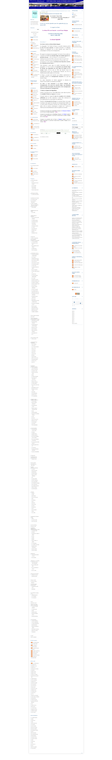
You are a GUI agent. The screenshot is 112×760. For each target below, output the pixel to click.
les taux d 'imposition (35, 480)
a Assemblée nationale (34, 717)
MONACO (33, 502)
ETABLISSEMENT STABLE (35, 319)
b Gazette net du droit (34, 699)
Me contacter (35, 33)
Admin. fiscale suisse (34, 723)
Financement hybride (35, 359)
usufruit (32, 635)
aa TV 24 (32, 693)
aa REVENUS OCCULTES (35, 198)
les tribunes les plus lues (77, 166)
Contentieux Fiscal (49, 7)
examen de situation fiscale (52, 131)
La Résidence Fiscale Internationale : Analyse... (77, 223)
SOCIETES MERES (34, 584)
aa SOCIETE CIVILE (34, 199)
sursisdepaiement (46, 131)
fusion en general (33, 462)
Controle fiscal (34, 273)
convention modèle (34, 519)
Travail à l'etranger (34, 550)
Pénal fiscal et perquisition (75, 250)
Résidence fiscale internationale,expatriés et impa (35, 529)
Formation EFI (33, 455)
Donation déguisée (34, 473)
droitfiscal (62, 130)
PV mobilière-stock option (35, 544)
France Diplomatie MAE (34, 734)
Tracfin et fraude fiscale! (35, 189)
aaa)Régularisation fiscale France (34, 211)
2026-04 (73, 315)
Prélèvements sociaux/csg (35, 629)
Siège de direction (34, 328)
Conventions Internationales (58, 7)
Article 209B (33, 350)
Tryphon (73, 217)
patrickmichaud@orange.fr (34, 21)
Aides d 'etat (33, 345)
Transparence (33, 631)
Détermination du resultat (35, 320)
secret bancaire (65, 129)
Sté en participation (34, 393)
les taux (33, 416)
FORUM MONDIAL (35, 616)
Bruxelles (33, 355)
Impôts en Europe (35, 652)
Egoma (73, 230)
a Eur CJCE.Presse (33, 685)
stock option (33, 423)
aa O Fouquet (34, 257)
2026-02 (73, 318)
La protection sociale (34, 737)
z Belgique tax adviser (34, 709)
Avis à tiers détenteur (35, 241)
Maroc (33, 501)
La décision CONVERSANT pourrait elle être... (77, 233)
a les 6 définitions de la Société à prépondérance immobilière (35, 76)
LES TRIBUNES (74, 120)
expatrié (33, 537)
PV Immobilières (34, 543)
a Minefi (32, 718)
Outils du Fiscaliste (33, 7)
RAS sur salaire (34, 570)
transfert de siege (34, 394)
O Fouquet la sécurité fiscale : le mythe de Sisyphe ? (77, 181)
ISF (33, 104)
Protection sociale (33, 526)
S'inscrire (74, 14)
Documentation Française (34, 730)
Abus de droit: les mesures (35, 262)
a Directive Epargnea (35, 620)
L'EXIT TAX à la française (77, 102)
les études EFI (76, 283)
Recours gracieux (34, 306)
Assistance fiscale (34, 609)
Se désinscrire (75, 15)
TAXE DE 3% (35, 113)
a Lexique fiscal (33, 692)
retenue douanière (58, 131)
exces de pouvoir (34, 285)
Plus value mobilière (34, 481)
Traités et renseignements (34, 605)
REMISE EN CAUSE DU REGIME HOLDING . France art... (77, 201)
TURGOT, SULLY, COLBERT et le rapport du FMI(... (77, 206)
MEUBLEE (33, 589)
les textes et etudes (76, 157)
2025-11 (73, 322)
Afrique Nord (33, 236)
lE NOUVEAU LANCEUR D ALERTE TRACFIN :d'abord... (76, 208)
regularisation (33, 527)
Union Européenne (33, 619)
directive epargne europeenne (35, 315)
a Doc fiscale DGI (33, 684)
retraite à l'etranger (34, 548)
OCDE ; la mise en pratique (78, 62)
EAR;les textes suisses (77, 55)
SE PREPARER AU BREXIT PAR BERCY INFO (77, 138)
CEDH (33, 610)
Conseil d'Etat (33, 724)
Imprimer (43, 133)
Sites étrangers (35, 653)
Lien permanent (64, 131)
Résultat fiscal (33, 553)
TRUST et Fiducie (34, 487)
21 (80, 303)
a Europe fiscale (33, 686)
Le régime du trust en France (78, 73)
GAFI (32, 703)
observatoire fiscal (34, 228)
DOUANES (32, 316)
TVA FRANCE (34, 597)
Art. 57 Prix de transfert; (35, 346)
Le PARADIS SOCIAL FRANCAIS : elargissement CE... (77, 218)
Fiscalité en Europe (76, 72)
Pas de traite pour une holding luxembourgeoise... (76, 225)
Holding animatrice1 (34, 434)
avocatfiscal (59, 130)
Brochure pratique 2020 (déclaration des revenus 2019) (35, 121)
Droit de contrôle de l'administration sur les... (76, 229)
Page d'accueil (54, 10)
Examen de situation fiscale (35, 283)
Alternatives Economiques (34, 695)
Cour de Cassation (33, 725)
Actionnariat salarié (34, 530)
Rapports (33, 231)
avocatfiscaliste (55, 130)
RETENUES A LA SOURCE (35, 560)
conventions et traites (77, 44)
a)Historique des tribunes (34, 193)
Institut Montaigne (33, 735)
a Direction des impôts (34, 682)
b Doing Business (33, 698)
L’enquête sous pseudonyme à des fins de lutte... (76, 227)
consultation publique (35, 220)
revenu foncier (34, 447)
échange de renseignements (49, 130)
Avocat (33, 181)
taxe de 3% (33, 362)
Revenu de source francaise (34, 573)
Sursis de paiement (34, 249)
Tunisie (33, 511)
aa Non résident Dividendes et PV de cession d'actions (35, 71)
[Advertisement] (77, 330)
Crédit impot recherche (35, 225)
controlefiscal (42, 131)
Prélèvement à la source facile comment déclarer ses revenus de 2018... (77, 148)
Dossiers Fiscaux (67, 7)
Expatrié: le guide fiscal (36, 650)
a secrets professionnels (34, 180)
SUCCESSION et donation (35, 592)
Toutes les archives (74, 323)
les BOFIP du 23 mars (77, 146)
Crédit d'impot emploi (35, 221)
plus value (33, 417)
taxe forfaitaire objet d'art (35, 485)
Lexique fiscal (33, 741)
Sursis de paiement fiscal (77, 252)
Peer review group (34, 521)
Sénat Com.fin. (33, 706)
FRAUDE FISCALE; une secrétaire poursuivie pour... (77, 238)
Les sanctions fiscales (35, 290)
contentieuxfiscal (66, 130)
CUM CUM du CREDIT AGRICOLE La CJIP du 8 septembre (77, 231)
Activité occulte (34, 265)
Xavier (73, 235)
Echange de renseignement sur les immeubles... (77, 220)
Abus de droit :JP (34, 261)
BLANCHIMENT (33, 239)
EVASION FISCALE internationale (34, 342)
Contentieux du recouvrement (35, 240)
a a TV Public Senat (35, 663)
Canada (33, 494)
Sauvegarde (33, 391)
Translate (79, 128)
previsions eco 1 (33, 744)
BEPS (33, 518)
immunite (32, 466)
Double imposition (34, 624)
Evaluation (33, 432)
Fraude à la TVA (34, 360)
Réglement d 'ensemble (35, 308)
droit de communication (34, 318)
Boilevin (73, 228)
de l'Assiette (33, 278)
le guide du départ (76, 104)
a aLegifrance (33, 670)
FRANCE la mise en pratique (78, 58)
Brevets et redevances (35, 369)
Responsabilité (34, 207)
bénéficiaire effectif (34, 576)
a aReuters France (33, 671)
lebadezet (73, 226)
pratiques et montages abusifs (76, 251)
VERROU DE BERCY (35, 311)
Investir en (32, 491)
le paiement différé (34, 478)
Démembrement (34, 471)
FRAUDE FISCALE (34, 457)
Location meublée (34, 383)
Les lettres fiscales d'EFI (35, 194)
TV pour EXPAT (33, 748)
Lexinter (32, 739)
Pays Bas (33, 505)
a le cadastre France (33, 691)
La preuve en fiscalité (35, 289)
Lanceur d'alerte (34, 185)
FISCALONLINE (33, 732)
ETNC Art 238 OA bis (35, 357)
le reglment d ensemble (77, 87)
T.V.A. (32, 593)
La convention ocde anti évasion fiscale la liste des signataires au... (77, 47)
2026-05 (73, 314)
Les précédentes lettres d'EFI (78, 24)
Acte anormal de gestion (35, 264)
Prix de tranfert (34, 557)
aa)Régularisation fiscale (35, 258)
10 (74, 302)
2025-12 (73, 320)
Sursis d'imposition (34, 484)
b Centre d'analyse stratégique (35, 696)
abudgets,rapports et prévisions (34, 216)
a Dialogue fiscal (33, 681)
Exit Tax (33, 536)
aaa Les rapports (34, 343)
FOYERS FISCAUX (34, 456)
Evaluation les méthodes (35, 282)
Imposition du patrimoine (34, 467)
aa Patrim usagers (35, 90)
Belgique (33, 493)
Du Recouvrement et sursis (35, 280)
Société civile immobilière (35, 451)
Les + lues (38, 7)
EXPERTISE (33, 365)
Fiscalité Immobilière (34, 428)
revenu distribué (34, 422)
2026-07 (73, 312)
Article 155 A (34, 349)
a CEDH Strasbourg (34, 678)
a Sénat (32, 721)
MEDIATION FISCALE (35, 292)
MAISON (73, 222)
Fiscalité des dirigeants (35, 376)
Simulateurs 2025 (76, 37)
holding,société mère (35, 381)
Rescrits (32, 745)
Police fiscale (33, 299)
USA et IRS (33, 512)
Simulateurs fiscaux (34, 232)
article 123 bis (34, 348)
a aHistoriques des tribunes (34, 668)
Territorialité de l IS (34, 332)
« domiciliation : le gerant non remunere (46, 10)
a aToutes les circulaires (34, 674)
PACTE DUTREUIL (34, 525)
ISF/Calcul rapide (35, 154)
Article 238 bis (34, 353)
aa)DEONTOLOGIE (34, 205)
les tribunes (34, 148)
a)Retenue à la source (35, 574)
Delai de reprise (34, 356)
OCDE (32, 517)
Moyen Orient (34, 504)
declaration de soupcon (35, 279)
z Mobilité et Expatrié (34, 710)
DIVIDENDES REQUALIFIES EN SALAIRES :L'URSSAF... (77, 195)
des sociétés (33, 212)
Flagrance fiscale (34, 458)
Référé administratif (34, 307)
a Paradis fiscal (33, 720)
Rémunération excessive (35, 387)
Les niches (33, 227)
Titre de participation (35, 424)
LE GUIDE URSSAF (77, 261)
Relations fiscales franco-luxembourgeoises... (75, 210)
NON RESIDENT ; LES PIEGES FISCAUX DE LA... (77, 236)
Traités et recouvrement (34, 604)
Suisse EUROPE (34, 509)
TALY (32, 601)
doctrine (75, 289)
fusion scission (34, 380)
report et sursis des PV (35, 419)
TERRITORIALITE (34, 594)
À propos (34, 35)
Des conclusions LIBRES (77, 276)
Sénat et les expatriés (34, 746)
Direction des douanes (34, 727)
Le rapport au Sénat (55, 27)
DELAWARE (34, 495)
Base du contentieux (34, 269)
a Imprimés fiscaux (33, 689)
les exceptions (76, 114)
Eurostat (32, 731)
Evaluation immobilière (36, 102)
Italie (32, 498)
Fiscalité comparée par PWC (78, 260)
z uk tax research (33, 712)
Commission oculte (34, 370)
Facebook (48, 133)
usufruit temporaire (34, 488)
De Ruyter (33, 532)
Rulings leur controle (35, 630)
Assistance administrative (35, 623)
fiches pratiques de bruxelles (78, 135)
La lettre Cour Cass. (33, 705)
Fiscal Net (43, 7)
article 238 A (33, 352)
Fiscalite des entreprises (34, 366)
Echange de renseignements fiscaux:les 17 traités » (63, 10)
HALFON (73, 220)
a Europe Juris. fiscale (34, 688)
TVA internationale (34, 395)
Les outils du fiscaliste (36, 126)
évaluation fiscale (34, 433)
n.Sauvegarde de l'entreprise (35, 516)
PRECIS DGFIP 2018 (36, 48)
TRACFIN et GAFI (33, 602)
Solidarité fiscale (34, 248)
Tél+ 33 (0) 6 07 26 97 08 (34, 24)
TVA (32, 334)
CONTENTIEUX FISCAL (35, 253)
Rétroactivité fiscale (34, 310)
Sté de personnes (33, 585)
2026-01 (73, 319)
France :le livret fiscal (35, 497)
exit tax (33, 410)
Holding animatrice (34, 412)
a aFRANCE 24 (33, 667)
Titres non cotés (34, 338)
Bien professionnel (34, 470)
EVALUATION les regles (34, 337)
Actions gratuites (34, 401)
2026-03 (73, 317)
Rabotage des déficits (36, 140)
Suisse (33, 508)
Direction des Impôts (34, 728)
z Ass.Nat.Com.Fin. (34, 707)
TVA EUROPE (34, 596)
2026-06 (73, 313)
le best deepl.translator (77, 30)
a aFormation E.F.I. (33, 664)
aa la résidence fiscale (77, 101)
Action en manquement (35, 622)
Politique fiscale (34, 230)
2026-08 (73, 311)
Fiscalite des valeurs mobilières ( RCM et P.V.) (34, 399)
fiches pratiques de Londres (78, 136)
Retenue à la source (34, 327)
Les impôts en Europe (34, 738)
